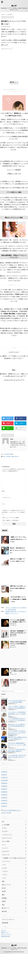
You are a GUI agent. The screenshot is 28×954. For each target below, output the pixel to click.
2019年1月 (4, 774)
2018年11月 (4, 777)
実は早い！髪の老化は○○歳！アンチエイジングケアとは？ (18, 550)
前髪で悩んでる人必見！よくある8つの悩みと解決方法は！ (18, 588)
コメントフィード (6, 934)
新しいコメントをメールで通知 (11, 517)
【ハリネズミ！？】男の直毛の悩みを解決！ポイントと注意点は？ (17, 713)
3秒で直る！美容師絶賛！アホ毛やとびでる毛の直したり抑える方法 (18, 632)
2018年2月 (4, 803)
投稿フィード (5, 932)
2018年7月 (4, 789)
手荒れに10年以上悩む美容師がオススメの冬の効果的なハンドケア (18, 643)
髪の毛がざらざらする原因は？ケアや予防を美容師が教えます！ (17, 726)
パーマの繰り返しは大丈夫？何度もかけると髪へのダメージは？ (17, 757)
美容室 (12, 456)
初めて (4, 456)
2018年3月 (4, 800)
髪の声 (14, 6)
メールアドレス (6, 497)
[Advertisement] (14, 66)
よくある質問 (6, 454)
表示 (16, 82)
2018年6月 (4, 792)
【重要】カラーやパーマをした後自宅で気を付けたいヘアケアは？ (18, 539)
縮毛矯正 (11, 454)
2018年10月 (4, 780)
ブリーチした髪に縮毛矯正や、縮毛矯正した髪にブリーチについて (18, 621)
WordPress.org (5, 936)
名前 (3, 491)
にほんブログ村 (6, 813)
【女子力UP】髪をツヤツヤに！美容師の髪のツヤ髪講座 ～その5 (18, 599)
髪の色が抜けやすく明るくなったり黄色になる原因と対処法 (18, 670)
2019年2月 (4, 772)
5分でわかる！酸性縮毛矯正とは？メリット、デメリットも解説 (17, 744)
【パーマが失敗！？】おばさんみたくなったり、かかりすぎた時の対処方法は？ (17, 732)
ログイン (3, 930)
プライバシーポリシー (8, 919)
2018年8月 (4, 786)
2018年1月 (4, 806)
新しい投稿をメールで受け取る (11, 520)
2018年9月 (4, 783)
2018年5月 (4, 794)
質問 (16, 456)
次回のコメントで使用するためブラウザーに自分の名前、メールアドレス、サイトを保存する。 (13, 512)
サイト (3, 504)
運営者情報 (5, 923)
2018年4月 (4, 797)
